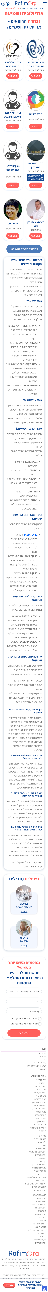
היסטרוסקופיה (40, 1207)
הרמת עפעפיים (40, 1139)
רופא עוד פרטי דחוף (38, 1127)
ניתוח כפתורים (40, 1099)
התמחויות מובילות (29, 8)
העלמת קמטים (40, 1092)
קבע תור (35, 76)
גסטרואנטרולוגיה (39, 1204)
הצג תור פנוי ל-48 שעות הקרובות (24, 1018)
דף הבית (42, 8)
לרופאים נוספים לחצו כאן (24, 249)
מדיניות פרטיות (40, 1062)
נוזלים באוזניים (40, 1105)
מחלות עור (41, 1135)
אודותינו (42, 1056)
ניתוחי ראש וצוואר (39, 1167)
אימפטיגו (42, 1083)
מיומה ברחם (41, 1148)
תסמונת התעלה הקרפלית (35, 1183)
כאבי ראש (42, 1211)
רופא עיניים (41, 1233)
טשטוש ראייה (41, 1180)
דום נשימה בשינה (39, 1187)
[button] (44, 1288)
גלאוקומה (42, 1142)
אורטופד (42, 1220)
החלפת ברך (41, 1121)
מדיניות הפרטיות (26, 1286)
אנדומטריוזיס (40, 1155)
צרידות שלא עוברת (38, 1124)
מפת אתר (42, 1069)
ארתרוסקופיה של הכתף (36, 1177)
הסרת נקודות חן (39, 1195)
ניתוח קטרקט (40, 1111)
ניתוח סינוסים (40, 1214)
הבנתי (9, 1285)
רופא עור (42, 1131)
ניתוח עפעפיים (40, 1190)
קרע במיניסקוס (40, 1086)
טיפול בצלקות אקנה (38, 1108)
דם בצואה (42, 1174)
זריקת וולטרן (41, 1079)
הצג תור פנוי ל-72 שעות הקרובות (24, 1023)
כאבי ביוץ (42, 1158)
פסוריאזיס (42, 1217)
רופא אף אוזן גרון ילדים (37, 1230)
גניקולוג (43, 1236)
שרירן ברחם (41, 1145)
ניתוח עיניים (41, 1198)
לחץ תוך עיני (41, 1095)
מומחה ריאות (40, 1227)
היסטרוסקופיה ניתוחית (37, 1151)
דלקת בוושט (41, 1201)
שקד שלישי (41, 1089)
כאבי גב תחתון (40, 1115)
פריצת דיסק (41, 1118)
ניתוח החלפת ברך (39, 1102)
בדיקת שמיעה (30, 534)
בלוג (44, 1059)
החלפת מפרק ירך (39, 1164)
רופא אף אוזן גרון (39, 1223)
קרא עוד (24, 911)
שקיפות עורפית (40, 1171)
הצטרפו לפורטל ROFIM (36, 1065)
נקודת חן (42, 1161)
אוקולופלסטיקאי (39, 1239)
